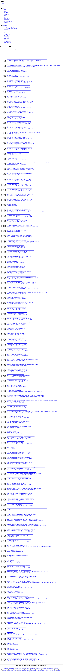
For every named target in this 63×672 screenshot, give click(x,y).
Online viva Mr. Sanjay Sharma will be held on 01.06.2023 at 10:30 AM (16, 328)
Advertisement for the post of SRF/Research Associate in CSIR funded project (17, 555)
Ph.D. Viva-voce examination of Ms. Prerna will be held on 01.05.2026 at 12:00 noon (18, 82)
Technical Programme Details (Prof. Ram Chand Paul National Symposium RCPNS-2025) (19, 196)
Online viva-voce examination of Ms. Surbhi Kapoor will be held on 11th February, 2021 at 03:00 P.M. (21, 499)
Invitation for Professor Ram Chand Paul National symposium (15, 612)
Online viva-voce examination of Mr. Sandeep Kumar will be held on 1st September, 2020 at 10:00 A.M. (21, 529)
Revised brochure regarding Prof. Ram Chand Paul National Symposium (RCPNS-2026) (19, 103)
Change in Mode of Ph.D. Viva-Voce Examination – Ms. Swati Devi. (16, 117)
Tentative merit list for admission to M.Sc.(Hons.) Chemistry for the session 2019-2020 (18, 572)
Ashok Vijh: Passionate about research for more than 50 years (15, 551)
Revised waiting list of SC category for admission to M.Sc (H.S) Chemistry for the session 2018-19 (20, 597)
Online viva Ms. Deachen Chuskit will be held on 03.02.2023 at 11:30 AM (17, 365)
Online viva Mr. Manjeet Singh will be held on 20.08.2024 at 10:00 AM (16, 247)
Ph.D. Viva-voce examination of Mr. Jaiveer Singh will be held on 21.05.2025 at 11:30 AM (19, 173)
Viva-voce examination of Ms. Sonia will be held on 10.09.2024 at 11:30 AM (17, 240)
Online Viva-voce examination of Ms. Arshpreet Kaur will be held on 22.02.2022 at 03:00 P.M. (20, 443)
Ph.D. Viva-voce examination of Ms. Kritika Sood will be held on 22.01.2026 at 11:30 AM (19, 107)
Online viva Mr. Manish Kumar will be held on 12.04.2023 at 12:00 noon (17, 348)
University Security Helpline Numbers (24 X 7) (13, 106)
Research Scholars (6, 14)
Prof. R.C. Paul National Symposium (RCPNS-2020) (14, 544)
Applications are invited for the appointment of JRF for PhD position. (16, 170)
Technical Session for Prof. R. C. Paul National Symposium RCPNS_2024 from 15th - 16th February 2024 (21, 282)
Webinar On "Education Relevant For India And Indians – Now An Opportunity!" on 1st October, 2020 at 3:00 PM (22, 519)
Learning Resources (6, 19)
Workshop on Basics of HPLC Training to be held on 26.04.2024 (15, 263)
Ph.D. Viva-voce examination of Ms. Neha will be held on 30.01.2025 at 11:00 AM (18, 206)
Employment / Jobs (6, 37)
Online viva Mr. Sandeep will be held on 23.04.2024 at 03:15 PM (16, 266)
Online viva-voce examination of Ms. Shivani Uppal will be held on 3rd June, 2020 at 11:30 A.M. (20, 535)
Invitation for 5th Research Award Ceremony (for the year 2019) (15, 483)
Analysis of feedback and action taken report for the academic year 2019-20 (17, 406)
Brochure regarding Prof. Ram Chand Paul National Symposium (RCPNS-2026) (18, 111)
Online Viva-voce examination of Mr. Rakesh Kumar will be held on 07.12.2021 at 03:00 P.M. (19, 459)
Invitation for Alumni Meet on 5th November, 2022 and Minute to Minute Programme (18, 375)
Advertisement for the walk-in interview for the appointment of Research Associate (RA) (19, 271)
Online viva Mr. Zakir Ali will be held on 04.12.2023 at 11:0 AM (15, 299)
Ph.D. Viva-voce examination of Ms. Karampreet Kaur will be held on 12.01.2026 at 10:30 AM (20, 112)
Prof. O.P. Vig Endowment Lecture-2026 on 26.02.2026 (14, 96)
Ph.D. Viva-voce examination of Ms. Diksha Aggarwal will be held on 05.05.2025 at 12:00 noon (20, 180)
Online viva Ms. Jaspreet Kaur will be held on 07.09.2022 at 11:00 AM (16, 386)
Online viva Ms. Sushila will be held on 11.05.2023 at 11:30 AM (15, 338)
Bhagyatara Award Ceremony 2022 (11, 431)
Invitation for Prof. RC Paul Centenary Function (13, 591)
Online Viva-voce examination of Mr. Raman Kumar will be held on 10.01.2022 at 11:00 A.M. (19, 452)
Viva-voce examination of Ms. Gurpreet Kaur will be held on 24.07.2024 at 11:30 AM (18, 255)
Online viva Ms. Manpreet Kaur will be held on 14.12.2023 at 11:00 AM (16, 298)
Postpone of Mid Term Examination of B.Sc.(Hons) (14, 562)
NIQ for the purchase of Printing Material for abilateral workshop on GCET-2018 (18, 607)
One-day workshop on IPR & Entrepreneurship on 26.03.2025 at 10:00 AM (17, 184)
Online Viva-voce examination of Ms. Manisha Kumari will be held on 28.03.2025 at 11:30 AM (20, 185)
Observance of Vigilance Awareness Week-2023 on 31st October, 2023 (16, 307)
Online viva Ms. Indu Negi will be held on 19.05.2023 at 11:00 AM (16, 335)
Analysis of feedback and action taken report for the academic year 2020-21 (17, 405)
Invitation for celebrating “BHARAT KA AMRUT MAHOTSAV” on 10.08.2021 (18, 477)
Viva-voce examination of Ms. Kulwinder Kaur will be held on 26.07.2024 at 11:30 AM (19, 256)
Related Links (4, 16)
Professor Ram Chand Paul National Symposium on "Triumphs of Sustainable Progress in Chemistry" (20, 613)
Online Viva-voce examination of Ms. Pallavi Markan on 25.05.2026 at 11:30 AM (18, 76)
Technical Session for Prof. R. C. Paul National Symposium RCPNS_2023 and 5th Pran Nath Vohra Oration (21, 361)
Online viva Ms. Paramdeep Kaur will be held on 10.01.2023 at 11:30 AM (17, 370)
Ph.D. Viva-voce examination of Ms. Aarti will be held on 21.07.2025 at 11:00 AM (18, 152)
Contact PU (3, 4)
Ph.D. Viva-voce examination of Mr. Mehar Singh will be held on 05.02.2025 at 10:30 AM (19, 200)
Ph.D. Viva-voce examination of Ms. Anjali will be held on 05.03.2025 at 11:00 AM (18, 190)
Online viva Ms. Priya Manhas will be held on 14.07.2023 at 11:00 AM (16, 324)
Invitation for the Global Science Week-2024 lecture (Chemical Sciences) (17, 220)
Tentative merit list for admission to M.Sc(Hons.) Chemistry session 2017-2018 (17, 624)
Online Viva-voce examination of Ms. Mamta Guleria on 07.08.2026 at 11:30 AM (18, 70)
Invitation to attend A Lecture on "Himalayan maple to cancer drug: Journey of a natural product (20, 199)
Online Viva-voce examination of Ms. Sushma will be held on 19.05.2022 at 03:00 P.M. (19, 426)
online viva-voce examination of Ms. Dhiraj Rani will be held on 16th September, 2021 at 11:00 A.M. (20, 468)
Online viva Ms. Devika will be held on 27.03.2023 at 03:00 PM (15, 349)
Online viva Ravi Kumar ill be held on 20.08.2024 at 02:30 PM (15, 245)
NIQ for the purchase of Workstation (12, 606)
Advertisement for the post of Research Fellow (13, 650)
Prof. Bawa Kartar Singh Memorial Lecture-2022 (13, 432)
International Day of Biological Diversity (12, 261)
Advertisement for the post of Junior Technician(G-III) (14, 231)
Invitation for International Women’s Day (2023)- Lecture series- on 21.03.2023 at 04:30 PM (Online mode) (21, 350)
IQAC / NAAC (6, 31)
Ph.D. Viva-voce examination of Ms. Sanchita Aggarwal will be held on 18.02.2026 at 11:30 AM (20, 102)
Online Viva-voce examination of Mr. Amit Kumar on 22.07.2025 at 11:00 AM (17, 149)
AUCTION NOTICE (10, 632)
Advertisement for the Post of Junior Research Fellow (14, 479)
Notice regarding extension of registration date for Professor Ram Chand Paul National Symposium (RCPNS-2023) (22, 364)
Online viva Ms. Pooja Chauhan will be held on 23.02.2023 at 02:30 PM (16, 360)
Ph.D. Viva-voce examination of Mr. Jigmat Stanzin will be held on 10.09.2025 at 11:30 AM (19, 134)
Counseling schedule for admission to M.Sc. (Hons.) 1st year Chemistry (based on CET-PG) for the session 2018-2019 (23, 603)
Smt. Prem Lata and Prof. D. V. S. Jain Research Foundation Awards (16, 521)
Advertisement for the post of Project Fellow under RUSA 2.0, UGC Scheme (17, 178)
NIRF (4, 32)
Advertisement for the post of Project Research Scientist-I (14, 237)
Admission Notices (6, 17)
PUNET (6, 40)
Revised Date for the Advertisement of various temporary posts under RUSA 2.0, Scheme (19, 165)
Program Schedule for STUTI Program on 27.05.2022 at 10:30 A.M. (16, 422)
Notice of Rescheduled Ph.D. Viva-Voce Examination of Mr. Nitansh (16, 137)
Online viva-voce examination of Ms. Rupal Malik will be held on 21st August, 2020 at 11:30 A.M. (20, 531)
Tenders (5, 23)
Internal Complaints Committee (8, 30)
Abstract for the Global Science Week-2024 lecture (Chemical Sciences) (16, 221)
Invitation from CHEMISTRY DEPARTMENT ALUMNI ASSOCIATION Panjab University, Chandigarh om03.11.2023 (23, 304)
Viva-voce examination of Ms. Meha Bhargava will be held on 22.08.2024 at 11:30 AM (19, 242)
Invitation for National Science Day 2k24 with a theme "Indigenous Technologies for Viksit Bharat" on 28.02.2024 (22, 277)
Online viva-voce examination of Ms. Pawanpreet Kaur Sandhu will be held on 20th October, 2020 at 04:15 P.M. (22, 514)
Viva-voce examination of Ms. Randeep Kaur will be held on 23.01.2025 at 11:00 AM (18, 214)
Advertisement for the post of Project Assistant (13, 540)
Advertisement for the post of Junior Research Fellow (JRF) (15, 381)
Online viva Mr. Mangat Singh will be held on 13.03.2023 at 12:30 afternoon (17, 355)
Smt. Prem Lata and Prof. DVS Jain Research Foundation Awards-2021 (16, 379)
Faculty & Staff (6, 10)
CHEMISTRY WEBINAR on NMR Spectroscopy (14, 536)
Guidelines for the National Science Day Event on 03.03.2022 (15, 441)
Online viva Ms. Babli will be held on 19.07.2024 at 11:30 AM (15, 257)
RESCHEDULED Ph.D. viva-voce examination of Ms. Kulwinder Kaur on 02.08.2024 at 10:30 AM (20, 250)
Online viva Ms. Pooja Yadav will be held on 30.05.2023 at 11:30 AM (16, 333)
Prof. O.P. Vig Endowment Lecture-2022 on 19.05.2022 (14, 427)
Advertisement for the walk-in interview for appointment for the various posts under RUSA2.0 (19, 61)
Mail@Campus (7, 41)
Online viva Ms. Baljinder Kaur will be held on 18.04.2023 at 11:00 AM (16, 344)
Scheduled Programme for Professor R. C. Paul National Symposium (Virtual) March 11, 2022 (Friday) (21, 436)
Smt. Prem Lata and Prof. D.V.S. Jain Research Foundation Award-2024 (16, 127)
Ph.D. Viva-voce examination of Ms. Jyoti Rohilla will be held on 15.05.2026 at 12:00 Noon (19, 81)
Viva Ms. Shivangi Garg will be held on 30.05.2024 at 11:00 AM (15, 262)
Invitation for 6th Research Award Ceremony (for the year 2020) (15, 401)
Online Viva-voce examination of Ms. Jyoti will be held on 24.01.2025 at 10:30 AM (18, 201)
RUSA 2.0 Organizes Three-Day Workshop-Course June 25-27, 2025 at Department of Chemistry (20, 159)
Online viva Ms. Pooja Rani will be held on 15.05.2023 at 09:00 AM (16, 334)
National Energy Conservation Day (11, 204)
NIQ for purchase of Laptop (10, 643)
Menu (3, 8)
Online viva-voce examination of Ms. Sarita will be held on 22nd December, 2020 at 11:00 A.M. (20, 503)
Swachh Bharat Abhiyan (7, 34)
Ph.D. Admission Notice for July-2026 (12, 75)
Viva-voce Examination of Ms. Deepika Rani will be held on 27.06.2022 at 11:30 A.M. (18, 417)
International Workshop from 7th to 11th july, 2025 (14, 153)
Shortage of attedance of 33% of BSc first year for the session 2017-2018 (17, 622)
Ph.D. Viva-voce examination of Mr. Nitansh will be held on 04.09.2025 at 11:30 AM (18, 139)
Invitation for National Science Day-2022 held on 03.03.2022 (15, 442)
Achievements (6, 12)
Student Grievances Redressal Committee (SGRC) (10, 28)
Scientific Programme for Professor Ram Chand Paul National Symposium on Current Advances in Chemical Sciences (23, 634)
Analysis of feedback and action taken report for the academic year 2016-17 (17, 410)
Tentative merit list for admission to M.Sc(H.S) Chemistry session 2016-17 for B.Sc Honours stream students (21, 658)
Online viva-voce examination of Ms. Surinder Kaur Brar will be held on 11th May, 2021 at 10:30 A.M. (21, 489)
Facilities (5, 11)
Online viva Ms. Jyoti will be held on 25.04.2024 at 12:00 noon (15, 268)
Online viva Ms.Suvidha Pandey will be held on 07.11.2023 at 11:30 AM (17, 303)
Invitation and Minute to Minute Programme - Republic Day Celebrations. (17, 545)
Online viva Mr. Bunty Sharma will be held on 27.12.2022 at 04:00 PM (16, 371)
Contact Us (5, 15)
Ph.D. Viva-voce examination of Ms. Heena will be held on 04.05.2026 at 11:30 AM (18, 85)
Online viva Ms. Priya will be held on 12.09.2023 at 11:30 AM (15, 313)
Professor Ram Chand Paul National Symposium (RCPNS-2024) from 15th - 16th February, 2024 (20, 286)
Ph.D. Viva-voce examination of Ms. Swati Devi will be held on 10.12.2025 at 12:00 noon (19, 121)
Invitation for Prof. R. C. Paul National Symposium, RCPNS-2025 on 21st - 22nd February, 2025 (20, 194)
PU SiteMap (5, 43)
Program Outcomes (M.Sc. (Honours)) (12, 448)
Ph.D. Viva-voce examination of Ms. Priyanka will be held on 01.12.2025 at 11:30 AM (18, 123)
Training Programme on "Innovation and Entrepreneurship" (15, 98)
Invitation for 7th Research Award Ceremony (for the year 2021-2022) (16, 252)
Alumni (5, 39)
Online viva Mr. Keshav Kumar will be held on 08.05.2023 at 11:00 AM (16, 340)
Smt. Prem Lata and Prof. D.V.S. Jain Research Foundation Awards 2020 (17, 463)
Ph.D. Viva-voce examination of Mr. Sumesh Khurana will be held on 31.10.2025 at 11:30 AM (20, 128)
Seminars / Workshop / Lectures (8, 21)
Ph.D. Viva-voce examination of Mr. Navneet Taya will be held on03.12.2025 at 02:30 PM (19, 122)
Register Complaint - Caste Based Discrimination (10, 27)
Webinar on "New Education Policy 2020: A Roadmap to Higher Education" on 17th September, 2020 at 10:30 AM (22, 524)
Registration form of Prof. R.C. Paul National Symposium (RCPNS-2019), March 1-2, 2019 (19, 587)
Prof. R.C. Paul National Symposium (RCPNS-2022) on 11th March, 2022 (17, 438)
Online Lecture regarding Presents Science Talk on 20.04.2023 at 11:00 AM (17, 343)
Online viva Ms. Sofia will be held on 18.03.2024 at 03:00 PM (15, 273)
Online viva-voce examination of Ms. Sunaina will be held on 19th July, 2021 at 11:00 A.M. (19, 484)
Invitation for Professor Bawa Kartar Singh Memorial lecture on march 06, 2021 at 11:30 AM (19, 493)
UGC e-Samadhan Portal (7, 26)
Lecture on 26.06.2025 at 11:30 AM (12, 158)
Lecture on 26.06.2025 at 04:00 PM (11, 157)
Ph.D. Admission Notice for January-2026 (12, 113)
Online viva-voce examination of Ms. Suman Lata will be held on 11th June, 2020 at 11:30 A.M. (20, 534)
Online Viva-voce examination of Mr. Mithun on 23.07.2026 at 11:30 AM (17, 71)
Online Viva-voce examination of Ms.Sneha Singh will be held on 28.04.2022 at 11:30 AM (19, 433)
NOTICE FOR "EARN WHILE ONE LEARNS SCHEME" (15, 416)
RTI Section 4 (6, 22)
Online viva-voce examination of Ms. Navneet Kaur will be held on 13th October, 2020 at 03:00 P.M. (20, 516)
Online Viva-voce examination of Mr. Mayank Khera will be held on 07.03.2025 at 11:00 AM (19, 189)
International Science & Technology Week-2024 (13, 219)
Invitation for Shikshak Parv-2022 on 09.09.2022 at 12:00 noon (15, 385)
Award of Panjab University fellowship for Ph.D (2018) (14, 588)
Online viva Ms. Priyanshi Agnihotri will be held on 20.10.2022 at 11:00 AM (17, 380)
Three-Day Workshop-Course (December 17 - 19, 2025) (14, 116)
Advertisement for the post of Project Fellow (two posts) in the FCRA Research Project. (19, 567)
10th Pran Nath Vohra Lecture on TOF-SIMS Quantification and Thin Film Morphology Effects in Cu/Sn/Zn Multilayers (23, 132)
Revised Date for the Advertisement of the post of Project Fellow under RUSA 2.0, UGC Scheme (20, 168)
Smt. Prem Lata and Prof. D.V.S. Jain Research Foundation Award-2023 (16, 230)
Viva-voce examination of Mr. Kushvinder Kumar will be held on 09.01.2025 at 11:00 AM (19, 215)
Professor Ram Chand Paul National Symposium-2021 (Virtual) (15, 495)
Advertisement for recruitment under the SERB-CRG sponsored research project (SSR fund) (19, 225)
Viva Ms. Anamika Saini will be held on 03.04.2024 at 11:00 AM (15, 272)
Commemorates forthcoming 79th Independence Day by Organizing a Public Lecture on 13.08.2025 (20, 143)
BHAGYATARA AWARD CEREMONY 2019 (13, 557)
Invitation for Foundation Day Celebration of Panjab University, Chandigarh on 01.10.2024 (19, 236)
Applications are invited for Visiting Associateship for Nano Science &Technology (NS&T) (19, 617)
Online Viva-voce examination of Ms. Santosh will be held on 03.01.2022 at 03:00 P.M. (19, 453)
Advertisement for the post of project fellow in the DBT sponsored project (17, 575)
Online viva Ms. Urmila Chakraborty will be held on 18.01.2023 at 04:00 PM (17, 369)
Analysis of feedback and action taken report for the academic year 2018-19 (17, 407)
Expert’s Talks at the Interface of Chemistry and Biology (14, 278)
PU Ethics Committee (7, 33)
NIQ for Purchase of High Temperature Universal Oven (14, 637)
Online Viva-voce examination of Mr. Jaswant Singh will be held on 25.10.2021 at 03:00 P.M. (19, 462)
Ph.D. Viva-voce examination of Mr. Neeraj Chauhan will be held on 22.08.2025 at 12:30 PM (19, 138)
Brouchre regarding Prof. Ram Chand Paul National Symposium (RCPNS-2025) (18, 195)
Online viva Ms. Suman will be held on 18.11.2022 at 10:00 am (15, 374)
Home (3, 3)
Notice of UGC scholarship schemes (12, 550)
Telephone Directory (6, 36)
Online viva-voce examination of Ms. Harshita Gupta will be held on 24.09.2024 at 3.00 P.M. (19, 235)
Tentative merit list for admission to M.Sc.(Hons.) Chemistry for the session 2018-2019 (18, 601)
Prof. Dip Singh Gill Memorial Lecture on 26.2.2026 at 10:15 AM (16, 92)
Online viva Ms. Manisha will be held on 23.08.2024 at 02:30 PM (16, 246)
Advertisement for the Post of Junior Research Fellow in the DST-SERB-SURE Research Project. (20, 302)
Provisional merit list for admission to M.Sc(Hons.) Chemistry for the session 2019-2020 (19, 570)
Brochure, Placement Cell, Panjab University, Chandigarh (14, 309)
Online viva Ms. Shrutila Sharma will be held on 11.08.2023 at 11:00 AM (17, 317)
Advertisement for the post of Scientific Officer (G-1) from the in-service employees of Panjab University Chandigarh (23, 241)
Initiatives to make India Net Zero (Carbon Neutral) (14, 329)
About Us (5, 9)
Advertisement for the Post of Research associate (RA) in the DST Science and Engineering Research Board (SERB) (22, 288)
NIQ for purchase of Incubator (11, 648)
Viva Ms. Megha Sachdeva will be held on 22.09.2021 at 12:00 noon (16, 464)
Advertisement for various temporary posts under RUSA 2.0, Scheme (16, 175)
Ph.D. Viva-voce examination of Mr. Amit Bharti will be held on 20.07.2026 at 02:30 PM (19, 72)
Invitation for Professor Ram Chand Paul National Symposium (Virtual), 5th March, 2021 (19, 494)
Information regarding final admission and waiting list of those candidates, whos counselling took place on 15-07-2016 (23, 659)
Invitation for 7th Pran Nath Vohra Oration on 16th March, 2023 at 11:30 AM (17, 354)
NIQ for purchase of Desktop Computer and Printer (14, 645)
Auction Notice (9, 509)
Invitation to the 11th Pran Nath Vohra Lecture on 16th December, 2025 (16, 118)
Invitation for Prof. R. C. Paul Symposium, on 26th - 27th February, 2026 (17, 97)
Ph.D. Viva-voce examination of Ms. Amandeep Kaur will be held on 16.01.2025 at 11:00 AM (19, 209)
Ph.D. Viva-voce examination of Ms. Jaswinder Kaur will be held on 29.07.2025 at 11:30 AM (19, 147)
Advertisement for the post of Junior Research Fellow (14, 618)
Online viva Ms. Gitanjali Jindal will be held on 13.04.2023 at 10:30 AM (16, 345)
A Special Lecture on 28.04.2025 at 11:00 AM (13, 183)
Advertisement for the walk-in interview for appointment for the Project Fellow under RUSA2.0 (20, 67)
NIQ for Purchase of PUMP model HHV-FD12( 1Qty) (14, 638)
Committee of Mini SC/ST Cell (11, 384)
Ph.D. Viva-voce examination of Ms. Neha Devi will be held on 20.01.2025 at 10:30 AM (19, 210)
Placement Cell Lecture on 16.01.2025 (12, 205)
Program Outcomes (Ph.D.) (10, 447)
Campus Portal (7, 42)
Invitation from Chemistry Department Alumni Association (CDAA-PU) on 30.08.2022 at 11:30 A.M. (20, 387)
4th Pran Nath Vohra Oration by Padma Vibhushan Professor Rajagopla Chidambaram (18, 565)
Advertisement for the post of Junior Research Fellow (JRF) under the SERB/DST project (19, 577)
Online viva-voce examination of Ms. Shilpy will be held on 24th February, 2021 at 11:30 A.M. (20, 498)
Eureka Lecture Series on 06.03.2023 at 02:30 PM (13, 356)
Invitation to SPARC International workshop (13, 561)
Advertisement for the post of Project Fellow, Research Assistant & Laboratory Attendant (19, 539)
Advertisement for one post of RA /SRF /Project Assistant (14, 227)
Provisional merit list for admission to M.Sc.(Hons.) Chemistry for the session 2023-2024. (19, 318)
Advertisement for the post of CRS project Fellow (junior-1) (15, 390)
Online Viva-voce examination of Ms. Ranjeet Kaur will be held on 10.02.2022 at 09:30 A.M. (19, 446)
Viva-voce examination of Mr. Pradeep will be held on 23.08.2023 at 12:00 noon (18, 314)
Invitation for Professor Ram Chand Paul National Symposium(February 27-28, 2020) (18, 541)
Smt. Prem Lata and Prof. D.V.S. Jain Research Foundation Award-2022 (16, 308)
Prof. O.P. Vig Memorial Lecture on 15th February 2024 (14, 281)
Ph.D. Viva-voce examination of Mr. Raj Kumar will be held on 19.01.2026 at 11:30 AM (19, 108)
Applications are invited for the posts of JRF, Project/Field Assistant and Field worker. (18, 552)
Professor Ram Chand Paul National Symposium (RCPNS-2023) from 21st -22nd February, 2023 (20, 366)
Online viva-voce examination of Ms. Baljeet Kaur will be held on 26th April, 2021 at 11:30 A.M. (20, 490)
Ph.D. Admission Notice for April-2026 (12, 86)
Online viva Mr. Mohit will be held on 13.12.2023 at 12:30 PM (15, 297)
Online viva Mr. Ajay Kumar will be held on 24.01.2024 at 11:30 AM (16, 287)
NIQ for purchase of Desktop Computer (12, 644)
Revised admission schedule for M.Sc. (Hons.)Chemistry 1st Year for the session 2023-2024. (19, 319)
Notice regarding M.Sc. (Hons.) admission (12, 628)
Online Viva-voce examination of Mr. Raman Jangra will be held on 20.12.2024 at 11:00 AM (19, 216)
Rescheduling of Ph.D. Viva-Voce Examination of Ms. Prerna (15, 80)
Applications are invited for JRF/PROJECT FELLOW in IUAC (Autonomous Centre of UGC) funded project (22, 576)
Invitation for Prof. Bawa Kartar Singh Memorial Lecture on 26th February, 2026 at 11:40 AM (19, 95)
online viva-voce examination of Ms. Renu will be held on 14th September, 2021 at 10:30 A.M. (20, 469)
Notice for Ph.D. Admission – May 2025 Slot (13, 174)
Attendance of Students (7, 18)
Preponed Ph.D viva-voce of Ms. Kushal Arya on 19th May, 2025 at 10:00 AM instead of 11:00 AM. (20, 169)
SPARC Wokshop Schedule (10, 560)
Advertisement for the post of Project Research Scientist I (14, 163)
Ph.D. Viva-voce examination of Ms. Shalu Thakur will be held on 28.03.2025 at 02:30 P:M (19, 188)
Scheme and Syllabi (6, 20)
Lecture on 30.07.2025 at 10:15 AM (12, 144)
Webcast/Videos (6, 29)
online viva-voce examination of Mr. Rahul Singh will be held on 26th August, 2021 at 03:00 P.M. (20, 474)
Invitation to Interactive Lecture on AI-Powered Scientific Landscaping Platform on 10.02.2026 (20, 101)
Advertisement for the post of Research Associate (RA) (14, 339)
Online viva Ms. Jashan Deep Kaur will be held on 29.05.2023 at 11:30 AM (17, 330)
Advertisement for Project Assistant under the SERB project (15, 592)
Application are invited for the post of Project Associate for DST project (16, 164)
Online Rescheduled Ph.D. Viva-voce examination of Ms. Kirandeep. (16, 323)
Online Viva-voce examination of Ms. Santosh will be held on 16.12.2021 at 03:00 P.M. (19, 454)
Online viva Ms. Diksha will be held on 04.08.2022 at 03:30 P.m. (15, 402)
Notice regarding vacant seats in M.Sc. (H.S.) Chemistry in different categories (17, 596)
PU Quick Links (4, 25)
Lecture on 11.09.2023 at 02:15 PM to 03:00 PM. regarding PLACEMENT (17, 312)
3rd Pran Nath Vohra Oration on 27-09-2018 (13, 593)
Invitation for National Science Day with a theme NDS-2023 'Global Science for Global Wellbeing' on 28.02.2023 (22, 359)
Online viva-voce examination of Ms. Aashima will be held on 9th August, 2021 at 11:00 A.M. (19, 478)
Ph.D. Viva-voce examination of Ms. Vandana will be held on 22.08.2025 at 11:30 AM (18, 142)
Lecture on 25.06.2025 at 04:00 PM (11, 154)
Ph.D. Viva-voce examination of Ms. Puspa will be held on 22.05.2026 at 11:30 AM (18, 77)
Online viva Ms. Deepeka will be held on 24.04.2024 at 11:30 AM (16, 267)
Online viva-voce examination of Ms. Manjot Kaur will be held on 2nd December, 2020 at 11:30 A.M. (20, 505)
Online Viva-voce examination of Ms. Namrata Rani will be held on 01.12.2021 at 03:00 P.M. (19, 458)
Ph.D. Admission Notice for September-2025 (13, 133)
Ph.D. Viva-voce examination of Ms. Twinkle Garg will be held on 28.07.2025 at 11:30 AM (19, 148)
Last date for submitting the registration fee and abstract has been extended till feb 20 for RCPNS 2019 (20, 581)
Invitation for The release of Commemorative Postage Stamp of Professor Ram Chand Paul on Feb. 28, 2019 (21, 583)
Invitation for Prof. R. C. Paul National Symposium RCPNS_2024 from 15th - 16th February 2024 (20, 283)
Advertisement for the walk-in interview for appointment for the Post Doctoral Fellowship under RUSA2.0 (21, 66)
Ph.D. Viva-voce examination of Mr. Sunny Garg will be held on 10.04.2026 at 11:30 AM (19, 87)
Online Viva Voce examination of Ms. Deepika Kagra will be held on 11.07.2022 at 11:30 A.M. (20, 412)
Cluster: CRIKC (6, 35)
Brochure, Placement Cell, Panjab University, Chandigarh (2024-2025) (16, 232)
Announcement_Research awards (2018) (12, 547)
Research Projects (6, 13)
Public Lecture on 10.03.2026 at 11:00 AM (12, 91)
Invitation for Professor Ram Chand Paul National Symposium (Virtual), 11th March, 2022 (19, 437)
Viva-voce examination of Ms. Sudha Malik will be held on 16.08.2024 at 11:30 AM (18, 251)
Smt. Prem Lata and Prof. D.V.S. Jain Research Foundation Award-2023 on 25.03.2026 (19, 90)
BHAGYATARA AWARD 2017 (11, 619)
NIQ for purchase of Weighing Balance (12, 633)
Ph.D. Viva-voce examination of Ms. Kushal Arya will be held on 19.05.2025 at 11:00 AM (19, 179)
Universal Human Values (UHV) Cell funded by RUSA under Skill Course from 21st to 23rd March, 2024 (21, 276)
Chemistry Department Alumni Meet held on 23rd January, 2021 (15, 500)
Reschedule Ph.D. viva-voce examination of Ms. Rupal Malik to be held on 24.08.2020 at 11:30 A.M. (20, 530)
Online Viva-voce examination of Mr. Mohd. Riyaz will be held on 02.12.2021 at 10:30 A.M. (19, 457)
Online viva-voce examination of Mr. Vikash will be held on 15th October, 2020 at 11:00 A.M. (19, 515)
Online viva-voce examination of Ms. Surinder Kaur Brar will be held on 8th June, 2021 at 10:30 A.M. (21, 485)
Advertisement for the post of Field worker (12, 510)
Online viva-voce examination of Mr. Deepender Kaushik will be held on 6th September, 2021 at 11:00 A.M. (21, 472)
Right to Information (6, 38)
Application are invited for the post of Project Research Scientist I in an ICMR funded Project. (19, 126)
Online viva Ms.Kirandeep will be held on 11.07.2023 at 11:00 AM (16, 325)
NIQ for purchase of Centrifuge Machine (12, 649)
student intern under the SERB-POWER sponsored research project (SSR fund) (17, 294)
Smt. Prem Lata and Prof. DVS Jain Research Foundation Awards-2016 (16, 627)
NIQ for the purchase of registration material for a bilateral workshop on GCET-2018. (18, 608)
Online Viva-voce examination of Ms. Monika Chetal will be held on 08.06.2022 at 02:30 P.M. (19, 421)
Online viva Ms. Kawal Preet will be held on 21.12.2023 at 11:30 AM (16, 293)
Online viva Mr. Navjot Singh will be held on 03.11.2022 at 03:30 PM (16, 376)
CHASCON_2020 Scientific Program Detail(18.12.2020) (14, 504)
